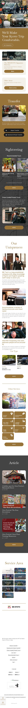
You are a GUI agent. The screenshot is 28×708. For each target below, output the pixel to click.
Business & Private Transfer (13, 648)
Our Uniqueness (8, 45)
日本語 (10, 672)
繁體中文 (17, 674)
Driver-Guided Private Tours (13, 650)
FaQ (13, 662)
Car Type (13, 652)
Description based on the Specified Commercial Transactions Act (14, 697)
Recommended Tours (13, 655)
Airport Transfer (13, 645)
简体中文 (10, 674)
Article (13, 657)
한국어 (16, 672)
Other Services (13, 659)
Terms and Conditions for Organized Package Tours (13, 694)
